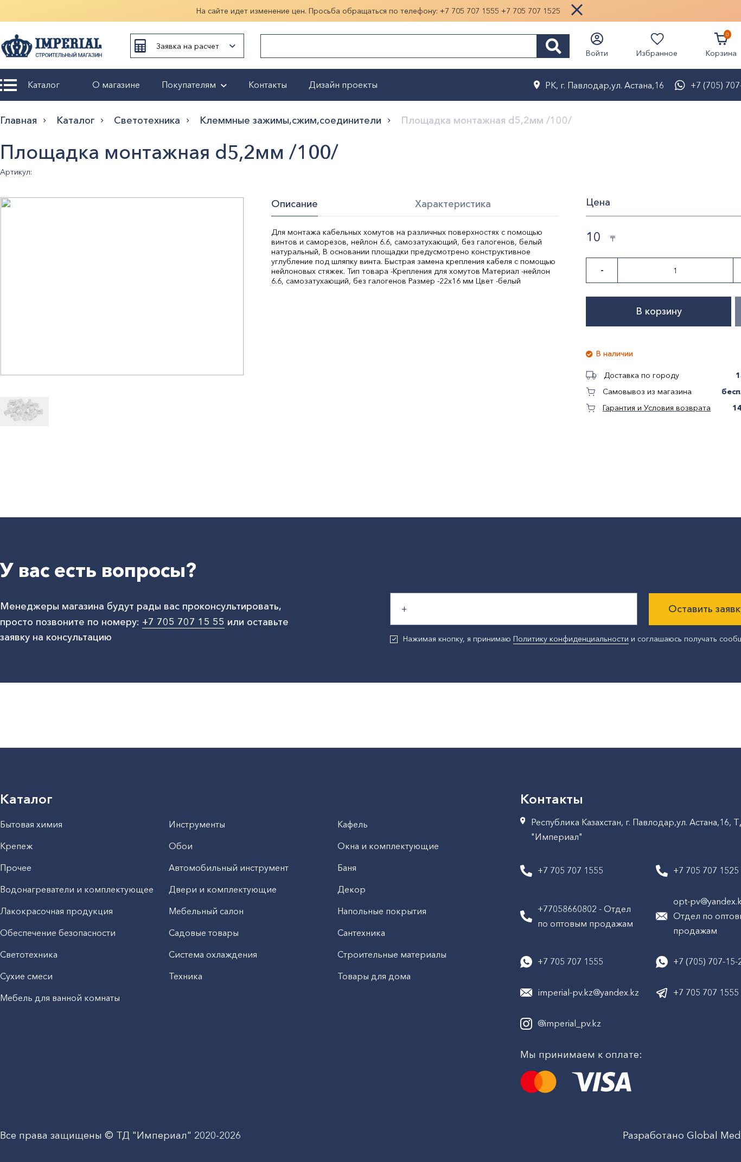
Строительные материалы (391, 954)
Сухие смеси (26, 976)
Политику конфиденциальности (571, 639)
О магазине (116, 84)
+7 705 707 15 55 (183, 622)
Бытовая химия (31, 824)
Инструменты (197, 824)
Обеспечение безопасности (58, 932)
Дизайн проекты (343, 84)
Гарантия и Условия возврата (657, 408)
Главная (18, 120)
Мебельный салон (206, 911)
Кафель (352, 824)
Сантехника (361, 932)
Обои (181, 845)
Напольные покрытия (381, 911)
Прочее (15, 867)
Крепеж (16, 845)
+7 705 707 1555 (469, 11)
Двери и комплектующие (223, 889)
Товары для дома (374, 976)
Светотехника (147, 120)
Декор (351, 889)
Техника (185, 976)
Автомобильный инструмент (229, 867)
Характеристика (453, 204)
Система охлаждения (213, 954)
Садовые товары (204, 932)
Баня (346, 867)
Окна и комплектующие (388, 845)
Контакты (267, 84)
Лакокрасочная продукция (56, 911)
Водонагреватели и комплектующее (77, 889)
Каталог (44, 84)
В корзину (659, 311)
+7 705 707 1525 (530, 11)
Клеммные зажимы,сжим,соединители (290, 120)
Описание (294, 204)
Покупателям (189, 84)
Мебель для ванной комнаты (60, 997)
